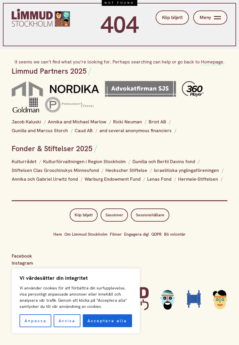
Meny (205, 17)
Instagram (22, 263)
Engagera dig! (136, 234)
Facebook (22, 256)
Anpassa (35, 320)
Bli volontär (175, 234)
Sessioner (114, 215)
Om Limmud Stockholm (86, 234)
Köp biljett (172, 17)
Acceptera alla (107, 320)
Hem (57, 234)
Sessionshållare (150, 215)
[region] (76, 300)
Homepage (212, 62)
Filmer (116, 234)
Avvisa (67, 320)
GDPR (156, 234)
